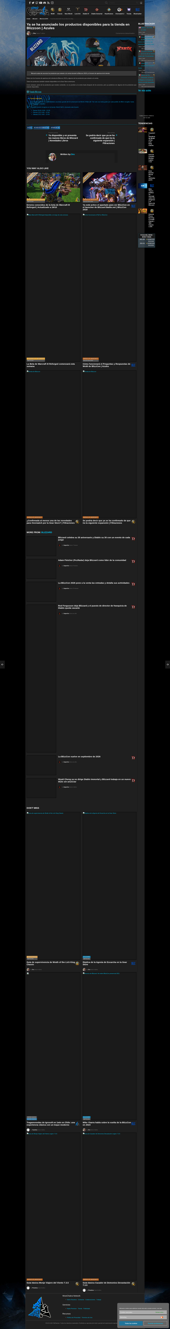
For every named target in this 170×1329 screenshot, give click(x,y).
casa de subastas (42, 127)
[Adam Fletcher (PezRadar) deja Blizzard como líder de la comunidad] (41, 569)
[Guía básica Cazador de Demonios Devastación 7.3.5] (109, 1206)
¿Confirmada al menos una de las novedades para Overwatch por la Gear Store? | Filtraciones (51, 521)
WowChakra (31, 1117)
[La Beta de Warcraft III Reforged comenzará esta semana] (53, 288)
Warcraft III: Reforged (35, 199)
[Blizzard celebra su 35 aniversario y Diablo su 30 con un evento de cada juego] (41, 546)
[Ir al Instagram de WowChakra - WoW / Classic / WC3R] (53, 2)
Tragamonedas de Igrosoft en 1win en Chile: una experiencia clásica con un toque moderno (51, 1123)
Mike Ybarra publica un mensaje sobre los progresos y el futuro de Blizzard (152, 197)
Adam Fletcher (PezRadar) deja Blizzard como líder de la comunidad (92, 560)
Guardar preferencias (155, 1323)
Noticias (30, 201)
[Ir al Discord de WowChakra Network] (45, 2)
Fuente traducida (36, 98)
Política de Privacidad (73, 1317)
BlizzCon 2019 (88, 201)
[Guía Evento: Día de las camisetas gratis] (142, 167)
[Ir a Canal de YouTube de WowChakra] (41, 2)
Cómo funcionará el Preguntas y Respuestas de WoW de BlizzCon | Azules (106, 365)
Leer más (159, 1308)
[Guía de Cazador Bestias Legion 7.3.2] (142, 151)
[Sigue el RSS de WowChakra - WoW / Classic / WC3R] (49, 2)
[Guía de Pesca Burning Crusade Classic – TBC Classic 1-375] (142, 210)
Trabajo (98, 1299)
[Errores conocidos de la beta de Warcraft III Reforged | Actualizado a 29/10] (53, 187)
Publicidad (86, 1308)
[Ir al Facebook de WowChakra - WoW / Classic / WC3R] (30, 2)
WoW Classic (32, 957)
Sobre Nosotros (72, 1299)
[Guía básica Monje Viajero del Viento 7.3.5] (53, 1206)
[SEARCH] (106, 3)
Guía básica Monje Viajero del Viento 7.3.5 (48, 1283)
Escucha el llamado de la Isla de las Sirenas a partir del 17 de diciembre (146, 54)
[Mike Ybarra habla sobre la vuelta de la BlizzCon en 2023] (109, 1046)
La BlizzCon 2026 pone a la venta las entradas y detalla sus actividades (93, 583)
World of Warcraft (91, 199)
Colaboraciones (90, 1299)
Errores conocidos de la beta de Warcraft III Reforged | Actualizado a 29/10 (48, 206)
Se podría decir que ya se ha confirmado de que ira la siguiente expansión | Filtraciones (107, 521)
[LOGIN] (141, 3)
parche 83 (56, 127)
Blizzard (46, 532)
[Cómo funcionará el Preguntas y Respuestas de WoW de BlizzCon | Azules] (109, 288)
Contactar (81, 1299)
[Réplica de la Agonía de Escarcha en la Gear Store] (109, 886)
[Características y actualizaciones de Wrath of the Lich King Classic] (142, 129)
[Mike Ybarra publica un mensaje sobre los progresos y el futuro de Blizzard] (142, 185)
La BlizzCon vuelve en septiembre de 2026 (79, 756)
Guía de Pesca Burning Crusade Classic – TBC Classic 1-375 (152, 220)
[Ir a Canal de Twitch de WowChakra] (37, 2)
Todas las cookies (131, 1323)
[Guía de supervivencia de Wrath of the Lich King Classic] (53, 886)
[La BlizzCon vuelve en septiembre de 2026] (41, 765)
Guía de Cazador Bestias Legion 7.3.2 (151, 158)
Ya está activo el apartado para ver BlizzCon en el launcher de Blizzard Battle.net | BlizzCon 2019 (106, 207)
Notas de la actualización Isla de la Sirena (146, 66)
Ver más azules (144, 90)
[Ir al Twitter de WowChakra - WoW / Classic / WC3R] (33, 2)
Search (137, 3)
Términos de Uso (87, 1317)
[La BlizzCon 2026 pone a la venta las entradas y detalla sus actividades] (41, 592)
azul (30, 127)
